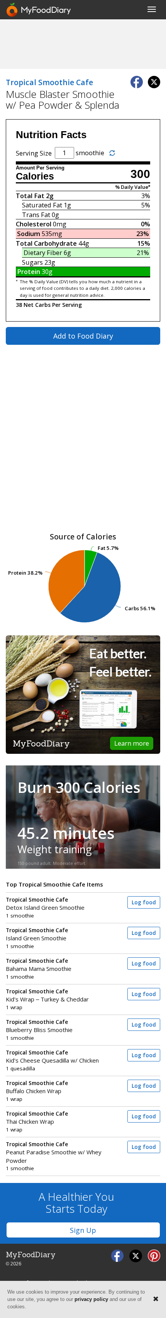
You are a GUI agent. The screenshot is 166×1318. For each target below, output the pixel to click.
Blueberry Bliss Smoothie (39, 1026)
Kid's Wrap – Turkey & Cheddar (47, 995)
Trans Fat (36, 214)
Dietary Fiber (43, 252)
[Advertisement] (83, 43)
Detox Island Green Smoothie (45, 903)
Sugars (32, 262)
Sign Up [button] (83, 1230)
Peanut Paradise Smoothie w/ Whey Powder (54, 1152)
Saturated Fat (42, 204)
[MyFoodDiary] (39, 9)
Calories (35, 176)
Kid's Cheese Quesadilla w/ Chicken (52, 1056)
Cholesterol (33, 223)
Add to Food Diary (83, 336)
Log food (144, 902)
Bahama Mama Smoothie (38, 964)
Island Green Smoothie (37, 934)
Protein (28, 271)
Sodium (28, 233)
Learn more (131, 743)
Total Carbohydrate (46, 243)
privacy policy (91, 1299)
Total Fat (30, 195)
